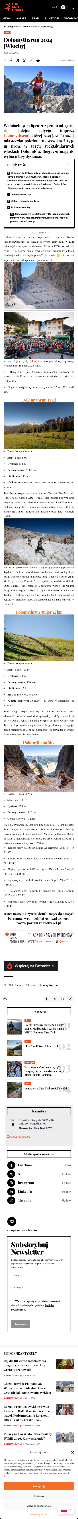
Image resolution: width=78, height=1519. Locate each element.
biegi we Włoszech (26, 985)
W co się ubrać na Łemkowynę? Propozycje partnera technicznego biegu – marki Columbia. (44, 1071)
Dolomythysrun (48, 985)
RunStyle (30, 1062)
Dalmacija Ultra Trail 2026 (35, 1128)
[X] (39, 1174)
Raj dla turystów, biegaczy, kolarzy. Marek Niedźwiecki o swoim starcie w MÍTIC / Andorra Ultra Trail (45, 1028)
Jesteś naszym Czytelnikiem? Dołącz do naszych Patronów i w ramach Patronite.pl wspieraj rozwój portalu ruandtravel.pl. (40, 217)
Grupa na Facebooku (22, 1230)
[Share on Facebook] (11, 60)
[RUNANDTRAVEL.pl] (14, 7)
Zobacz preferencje (39, 1506)
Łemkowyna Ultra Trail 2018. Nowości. (45, 1088)
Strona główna (11, 26)
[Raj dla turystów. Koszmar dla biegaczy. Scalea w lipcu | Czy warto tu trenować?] (65, 1364)
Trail (7, 32)
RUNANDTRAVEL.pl (13, 1375)
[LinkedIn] (39, 1192)
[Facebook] (39, 1165)
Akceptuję (39, 1486)
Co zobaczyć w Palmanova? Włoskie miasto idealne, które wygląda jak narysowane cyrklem (27, 1388)
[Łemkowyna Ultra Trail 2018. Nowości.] (14, 1090)
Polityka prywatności (39, 1514)
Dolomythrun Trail (21, 194)
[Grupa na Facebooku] (11, 1221)
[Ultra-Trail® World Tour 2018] (14, 1048)
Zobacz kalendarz (18, 1136)
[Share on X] (18, 60)
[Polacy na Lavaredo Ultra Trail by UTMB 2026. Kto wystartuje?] (65, 1437)
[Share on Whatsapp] (24, 60)
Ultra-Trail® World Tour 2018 (41, 1046)
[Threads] (39, 1200)
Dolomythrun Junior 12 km (25, 201)
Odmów (39, 1496)
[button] (72, 1452)
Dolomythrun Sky (21, 207)
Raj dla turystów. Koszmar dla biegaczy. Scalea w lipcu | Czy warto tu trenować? (25, 1365)
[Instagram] (39, 1183)
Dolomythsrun (17, 135)
